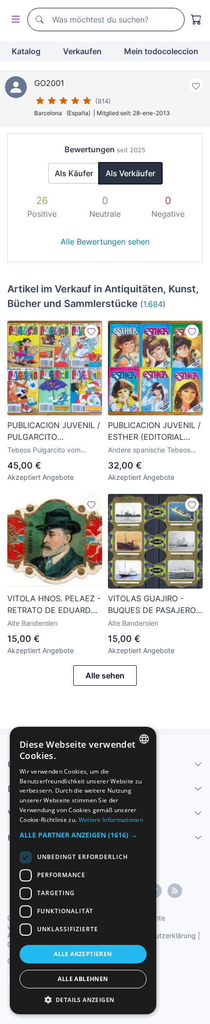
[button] (83, 835)
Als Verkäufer (130, 173)
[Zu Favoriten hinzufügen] (196, 85)
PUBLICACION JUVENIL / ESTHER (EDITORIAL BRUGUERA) (154, 431)
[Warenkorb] (196, 19)
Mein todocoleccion (161, 51)
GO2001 (49, 83)
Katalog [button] (26, 51)
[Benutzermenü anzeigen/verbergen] (13, 19)
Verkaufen (82, 51)
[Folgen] (91, 331)
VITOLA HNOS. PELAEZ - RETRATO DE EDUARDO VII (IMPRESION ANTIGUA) (54, 605)
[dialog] (83, 870)
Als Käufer (74, 173)
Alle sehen (105, 675)
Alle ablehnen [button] (83, 979)
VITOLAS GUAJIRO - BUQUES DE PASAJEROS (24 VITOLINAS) (154, 605)
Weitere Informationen (111, 820)
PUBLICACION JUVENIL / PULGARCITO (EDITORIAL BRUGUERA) (53, 431)
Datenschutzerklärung (160, 935)
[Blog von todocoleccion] (175, 890)
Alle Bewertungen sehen (105, 241)
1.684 (153, 304)
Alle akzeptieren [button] (83, 954)
